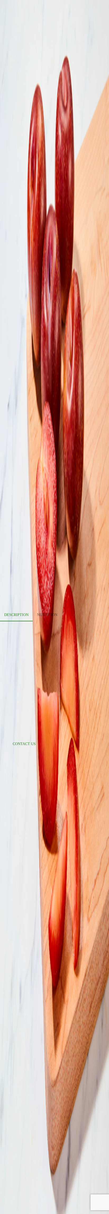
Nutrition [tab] (47, 615)
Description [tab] (16, 615)
